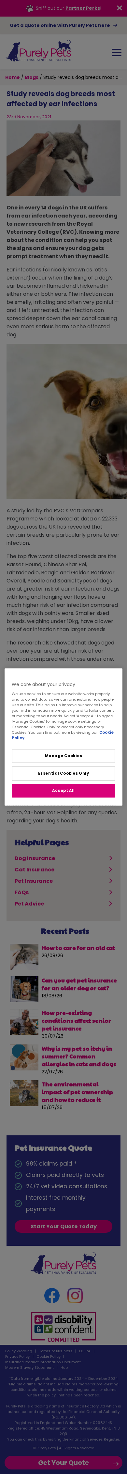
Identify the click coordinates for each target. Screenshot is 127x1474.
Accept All (63, 790)
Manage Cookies (63, 755)
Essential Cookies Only (63, 773)
